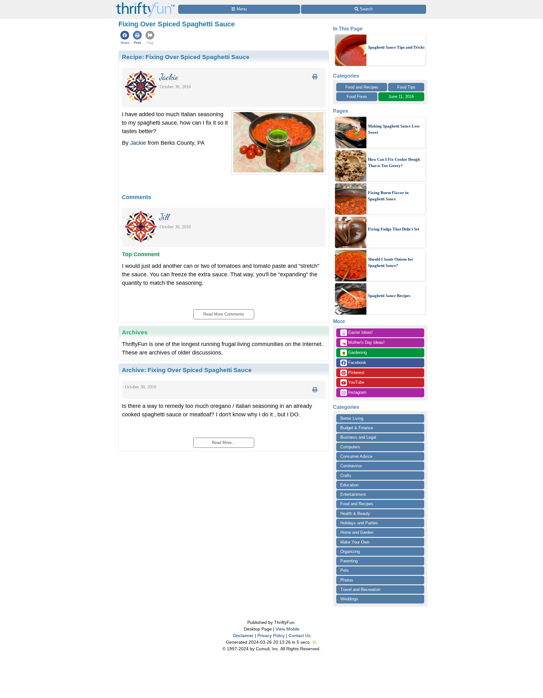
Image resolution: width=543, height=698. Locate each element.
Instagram (356, 392)
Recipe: (186, 56)
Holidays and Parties (359, 523)
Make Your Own (354, 542)
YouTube (355, 382)
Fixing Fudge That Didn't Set (393, 229)
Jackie (138, 143)
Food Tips (406, 87)
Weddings (349, 599)
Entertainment (353, 494)
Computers (350, 447)
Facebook (356, 362)
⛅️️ (314, 642)
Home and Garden (356, 532)
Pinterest (356, 372)
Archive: (187, 369)
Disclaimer (243, 635)
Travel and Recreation (360, 589)
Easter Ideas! (357, 333)
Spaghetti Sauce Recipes (389, 295)
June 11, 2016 (401, 96)
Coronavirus (351, 465)
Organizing (350, 551)
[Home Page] (145, 3)
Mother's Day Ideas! (363, 343)
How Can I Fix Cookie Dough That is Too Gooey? (394, 162)
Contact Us (299, 635)
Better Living (351, 418)
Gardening (354, 353)
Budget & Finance (356, 427)
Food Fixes (357, 96)
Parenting (349, 561)
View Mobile (287, 628)
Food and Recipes (361, 87)
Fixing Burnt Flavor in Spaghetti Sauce (388, 195)
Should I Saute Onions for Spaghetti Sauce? (390, 262)
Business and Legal (358, 437)
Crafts (345, 475)
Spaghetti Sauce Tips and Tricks (396, 47)
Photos (346, 580)
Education (349, 485)
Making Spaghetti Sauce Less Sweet (394, 129)
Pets (344, 570)
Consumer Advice (356, 456)
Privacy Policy (271, 635)
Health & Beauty (355, 513)
